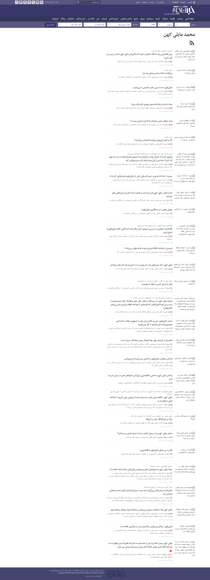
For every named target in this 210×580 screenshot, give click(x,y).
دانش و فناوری (126, 18)
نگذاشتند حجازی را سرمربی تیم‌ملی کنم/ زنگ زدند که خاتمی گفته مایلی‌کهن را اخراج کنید (139, 230)
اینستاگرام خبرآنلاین (33, 2)
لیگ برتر (169, 200)
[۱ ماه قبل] (184, 76)
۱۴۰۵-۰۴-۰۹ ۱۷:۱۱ (164, 98)
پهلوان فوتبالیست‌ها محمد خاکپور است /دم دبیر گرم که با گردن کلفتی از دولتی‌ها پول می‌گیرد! (141, 393)
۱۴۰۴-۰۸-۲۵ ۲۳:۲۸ (164, 441)
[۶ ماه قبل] (184, 326)
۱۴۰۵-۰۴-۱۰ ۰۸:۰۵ (164, 81)
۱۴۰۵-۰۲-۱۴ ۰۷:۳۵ (164, 243)
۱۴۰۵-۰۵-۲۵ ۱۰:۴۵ (164, 65)
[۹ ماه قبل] (184, 439)
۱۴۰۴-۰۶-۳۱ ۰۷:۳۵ (164, 561)
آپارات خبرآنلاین (25, 2)
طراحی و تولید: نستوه (91, 576)
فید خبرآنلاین (41, 2)
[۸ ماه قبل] (184, 364)
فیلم (170, 180)
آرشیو (137, 2)
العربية (183, 2)
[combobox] (182, 25)
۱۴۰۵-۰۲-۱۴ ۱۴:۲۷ (164, 217)
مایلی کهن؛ (168, 70)
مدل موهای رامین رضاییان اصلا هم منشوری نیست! (151, 121)
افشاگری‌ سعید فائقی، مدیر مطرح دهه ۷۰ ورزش (154, 225)
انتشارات (70, 18)
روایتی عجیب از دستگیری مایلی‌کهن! (157, 209)
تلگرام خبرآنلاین (37, 2)
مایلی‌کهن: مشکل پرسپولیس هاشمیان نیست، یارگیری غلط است (146, 526)
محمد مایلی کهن (179, 35)
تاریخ (136, 18)
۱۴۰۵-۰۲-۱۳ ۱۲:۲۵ (164, 272)
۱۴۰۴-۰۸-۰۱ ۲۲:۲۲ (164, 504)
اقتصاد (172, 18)
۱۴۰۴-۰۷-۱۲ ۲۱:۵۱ (164, 537)
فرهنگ (165, 18)
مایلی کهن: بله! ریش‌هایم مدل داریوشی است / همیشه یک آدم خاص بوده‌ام (141, 265)
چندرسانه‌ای (80, 18)
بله (21, 2)
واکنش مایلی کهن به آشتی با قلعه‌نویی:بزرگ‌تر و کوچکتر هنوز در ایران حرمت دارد (140, 377)
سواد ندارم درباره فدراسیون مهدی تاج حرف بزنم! (151, 104)
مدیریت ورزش (167, 554)
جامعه (157, 18)
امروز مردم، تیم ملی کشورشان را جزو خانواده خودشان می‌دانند (149, 153)
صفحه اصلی (189, 18)
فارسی (190, 2)
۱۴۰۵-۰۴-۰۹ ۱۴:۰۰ (164, 128)
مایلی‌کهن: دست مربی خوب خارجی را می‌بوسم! (152, 87)
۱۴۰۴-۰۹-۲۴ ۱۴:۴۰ (164, 369)
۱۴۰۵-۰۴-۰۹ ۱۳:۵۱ (164, 147)
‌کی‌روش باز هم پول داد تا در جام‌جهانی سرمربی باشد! (152, 297)
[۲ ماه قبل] (184, 181)
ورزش (142, 18)
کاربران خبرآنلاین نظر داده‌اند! (162, 51)
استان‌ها (55, 18)
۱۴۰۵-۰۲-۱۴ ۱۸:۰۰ (164, 204)
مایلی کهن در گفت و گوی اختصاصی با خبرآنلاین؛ (154, 281)
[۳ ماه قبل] (184, 198)
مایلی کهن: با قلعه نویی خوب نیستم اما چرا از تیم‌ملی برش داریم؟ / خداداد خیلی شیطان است (141, 399)
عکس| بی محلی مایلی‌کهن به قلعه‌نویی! (156, 450)
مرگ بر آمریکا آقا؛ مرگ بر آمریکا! (159, 419)
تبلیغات (144, 2)
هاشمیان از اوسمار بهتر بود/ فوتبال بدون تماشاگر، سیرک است (146, 340)
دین (98, 18)
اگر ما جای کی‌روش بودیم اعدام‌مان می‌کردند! (153, 140)
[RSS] (192, 43)
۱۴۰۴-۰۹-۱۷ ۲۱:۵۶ (164, 411)
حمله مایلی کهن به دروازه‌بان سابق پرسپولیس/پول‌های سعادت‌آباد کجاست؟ (141, 469)
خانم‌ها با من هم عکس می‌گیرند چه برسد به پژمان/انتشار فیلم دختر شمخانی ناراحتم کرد (140, 492)
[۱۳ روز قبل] (184, 57)
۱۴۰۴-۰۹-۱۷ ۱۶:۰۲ (165, 427)
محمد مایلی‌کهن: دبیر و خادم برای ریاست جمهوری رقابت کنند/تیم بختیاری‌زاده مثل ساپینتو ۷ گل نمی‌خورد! (144, 322)
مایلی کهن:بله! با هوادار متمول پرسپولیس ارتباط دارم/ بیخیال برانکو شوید (141, 510)
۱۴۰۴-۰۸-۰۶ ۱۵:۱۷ (164, 482)
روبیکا (16, 2)
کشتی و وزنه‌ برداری (165, 437)
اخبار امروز (50, 24)
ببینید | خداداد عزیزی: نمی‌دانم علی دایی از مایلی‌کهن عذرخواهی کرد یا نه (141, 176)
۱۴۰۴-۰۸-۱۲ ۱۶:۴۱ (165, 457)
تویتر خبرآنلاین (29, 2)
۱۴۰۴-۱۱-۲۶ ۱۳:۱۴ (165, 353)
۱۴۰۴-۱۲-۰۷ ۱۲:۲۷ (164, 335)
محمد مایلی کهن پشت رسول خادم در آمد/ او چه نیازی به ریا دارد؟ (144, 433)
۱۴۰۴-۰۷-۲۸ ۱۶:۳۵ (164, 520)
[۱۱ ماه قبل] (184, 549)
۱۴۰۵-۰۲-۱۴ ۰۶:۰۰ (165, 256)
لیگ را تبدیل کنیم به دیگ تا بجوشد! (157, 284)
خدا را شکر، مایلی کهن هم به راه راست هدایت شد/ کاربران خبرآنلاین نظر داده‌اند (142, 194)
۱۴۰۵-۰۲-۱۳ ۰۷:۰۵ (164, 315)
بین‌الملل (150, 18)
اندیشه (104, 18)
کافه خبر (91, 18)
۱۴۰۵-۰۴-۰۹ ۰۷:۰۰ (164, 170)
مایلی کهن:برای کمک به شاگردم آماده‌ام (158, 487)
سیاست (180, 18)
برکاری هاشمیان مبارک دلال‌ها (161, 466)
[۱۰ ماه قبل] (184, 472)
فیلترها (135, 24)
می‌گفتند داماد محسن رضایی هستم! (157, 73)
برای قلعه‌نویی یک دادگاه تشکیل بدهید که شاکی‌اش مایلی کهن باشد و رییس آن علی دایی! (139, 56)
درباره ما (151, 2)
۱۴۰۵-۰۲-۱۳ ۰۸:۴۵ (164, 292)
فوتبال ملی (168, 61)
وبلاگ (63, 18)
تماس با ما (160, 2)
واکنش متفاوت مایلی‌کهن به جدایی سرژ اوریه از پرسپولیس (148, 359)
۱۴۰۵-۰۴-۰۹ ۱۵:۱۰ (164, 111)
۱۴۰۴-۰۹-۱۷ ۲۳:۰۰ (164, 386)
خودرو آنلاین (113, 18)
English (175, 2)
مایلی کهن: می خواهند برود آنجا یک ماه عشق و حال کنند (151, 416)
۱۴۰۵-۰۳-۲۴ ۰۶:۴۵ (164, 186)
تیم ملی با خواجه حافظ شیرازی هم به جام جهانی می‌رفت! (148, 248)
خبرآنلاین (179, 10)
